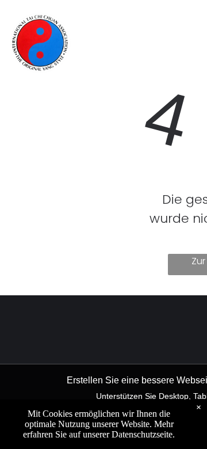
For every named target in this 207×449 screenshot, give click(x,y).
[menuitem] (119, 24)
